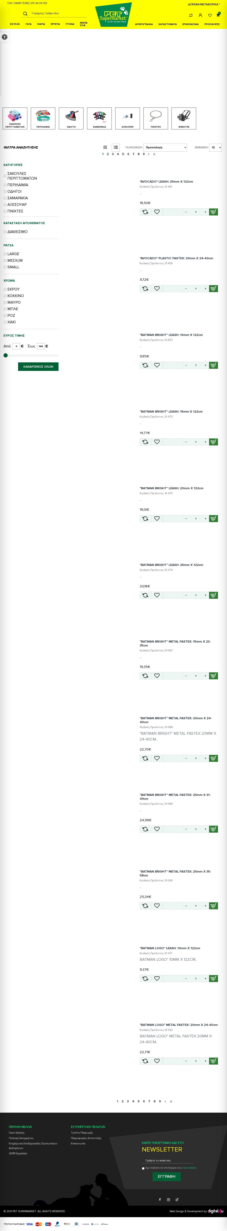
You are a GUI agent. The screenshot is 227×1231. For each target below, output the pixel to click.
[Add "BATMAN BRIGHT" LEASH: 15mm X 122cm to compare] (145, 442)
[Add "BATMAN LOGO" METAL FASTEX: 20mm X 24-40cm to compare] (145, 1061)
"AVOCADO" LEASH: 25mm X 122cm (166, 181)
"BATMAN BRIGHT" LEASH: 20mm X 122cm (171, 488)
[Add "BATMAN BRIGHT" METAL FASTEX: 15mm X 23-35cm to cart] (213, 675)
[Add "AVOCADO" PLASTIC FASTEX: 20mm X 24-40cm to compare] (145, 289)
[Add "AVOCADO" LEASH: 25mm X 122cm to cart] (213, 212)
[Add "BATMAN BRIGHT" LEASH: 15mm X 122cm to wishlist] (156, 442)
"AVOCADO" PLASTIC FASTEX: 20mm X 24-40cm (176, 258)
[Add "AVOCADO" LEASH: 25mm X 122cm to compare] (145, 212)
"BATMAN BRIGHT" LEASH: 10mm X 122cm (171, 335)
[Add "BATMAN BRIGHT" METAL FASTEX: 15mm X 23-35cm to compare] (145, 676)
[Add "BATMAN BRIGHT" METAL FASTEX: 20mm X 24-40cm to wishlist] (156, 758)
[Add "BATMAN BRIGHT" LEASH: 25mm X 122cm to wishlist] (156, 595)
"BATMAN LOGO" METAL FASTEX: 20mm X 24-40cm (179, 1025)
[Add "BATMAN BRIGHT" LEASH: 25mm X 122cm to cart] (213, 595)
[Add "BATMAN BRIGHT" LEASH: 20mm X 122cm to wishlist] (156, 519)
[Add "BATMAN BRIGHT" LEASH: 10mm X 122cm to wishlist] (156, 365)
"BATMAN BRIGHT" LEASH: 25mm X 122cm (171, 565)
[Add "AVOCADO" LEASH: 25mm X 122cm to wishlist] (156, 212)
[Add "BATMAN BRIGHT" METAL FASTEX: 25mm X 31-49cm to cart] (213, 829)
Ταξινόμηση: (134, 147)
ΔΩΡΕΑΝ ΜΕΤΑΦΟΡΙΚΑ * (204, 4)
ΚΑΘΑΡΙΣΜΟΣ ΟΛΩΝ (38, 367)
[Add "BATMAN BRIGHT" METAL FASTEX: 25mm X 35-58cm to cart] (213, 905)
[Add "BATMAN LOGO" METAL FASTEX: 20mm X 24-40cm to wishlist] (156, 1061)
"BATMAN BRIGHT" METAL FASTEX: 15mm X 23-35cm (175, 643)
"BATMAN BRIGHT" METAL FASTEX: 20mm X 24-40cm (176, 720)
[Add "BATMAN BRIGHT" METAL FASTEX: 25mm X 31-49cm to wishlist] (156, 829)
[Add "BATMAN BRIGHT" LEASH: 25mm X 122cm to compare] (145, 595)
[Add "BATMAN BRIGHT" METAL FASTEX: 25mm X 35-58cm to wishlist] (156, 906)
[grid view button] (105, 148)
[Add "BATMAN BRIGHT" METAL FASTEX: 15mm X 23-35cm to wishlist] (156, 676)
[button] (205, 212)
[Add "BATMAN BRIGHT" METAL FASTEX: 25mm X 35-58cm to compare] (145, 906)
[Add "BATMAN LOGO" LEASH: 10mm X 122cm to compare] (145, 978)
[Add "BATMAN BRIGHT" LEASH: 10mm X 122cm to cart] (213, 365)
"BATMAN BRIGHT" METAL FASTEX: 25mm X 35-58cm (175, 873)
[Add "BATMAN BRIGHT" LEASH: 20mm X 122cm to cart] (213, 518)
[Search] (25, 13)
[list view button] (116, 148)
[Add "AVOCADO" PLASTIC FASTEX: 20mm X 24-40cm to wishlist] (156, 289)
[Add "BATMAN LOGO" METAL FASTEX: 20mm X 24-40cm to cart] (213, 1061)
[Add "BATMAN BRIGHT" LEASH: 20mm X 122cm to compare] (145, 519)
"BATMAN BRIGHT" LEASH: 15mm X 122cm (171, 411)
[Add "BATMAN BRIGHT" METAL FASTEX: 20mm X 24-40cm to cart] (213, 758)
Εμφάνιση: (202, 147)
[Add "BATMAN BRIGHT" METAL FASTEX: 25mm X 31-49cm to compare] (145, 829)
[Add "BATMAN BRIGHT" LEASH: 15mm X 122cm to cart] (213, 441)
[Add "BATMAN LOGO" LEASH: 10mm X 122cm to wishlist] (156, 978)
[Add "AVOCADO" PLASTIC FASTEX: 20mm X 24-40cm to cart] (213, 288)
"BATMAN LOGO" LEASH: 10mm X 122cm (170, 948)
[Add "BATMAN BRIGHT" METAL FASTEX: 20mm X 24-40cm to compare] (145, 758)
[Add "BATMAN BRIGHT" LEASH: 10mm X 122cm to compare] (145, 365)
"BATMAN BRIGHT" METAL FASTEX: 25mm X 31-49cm (175, 797)
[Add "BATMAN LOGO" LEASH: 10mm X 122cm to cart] (213, 978)
